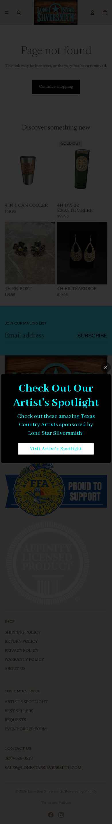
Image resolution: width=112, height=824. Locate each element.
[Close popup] (106, 367)
